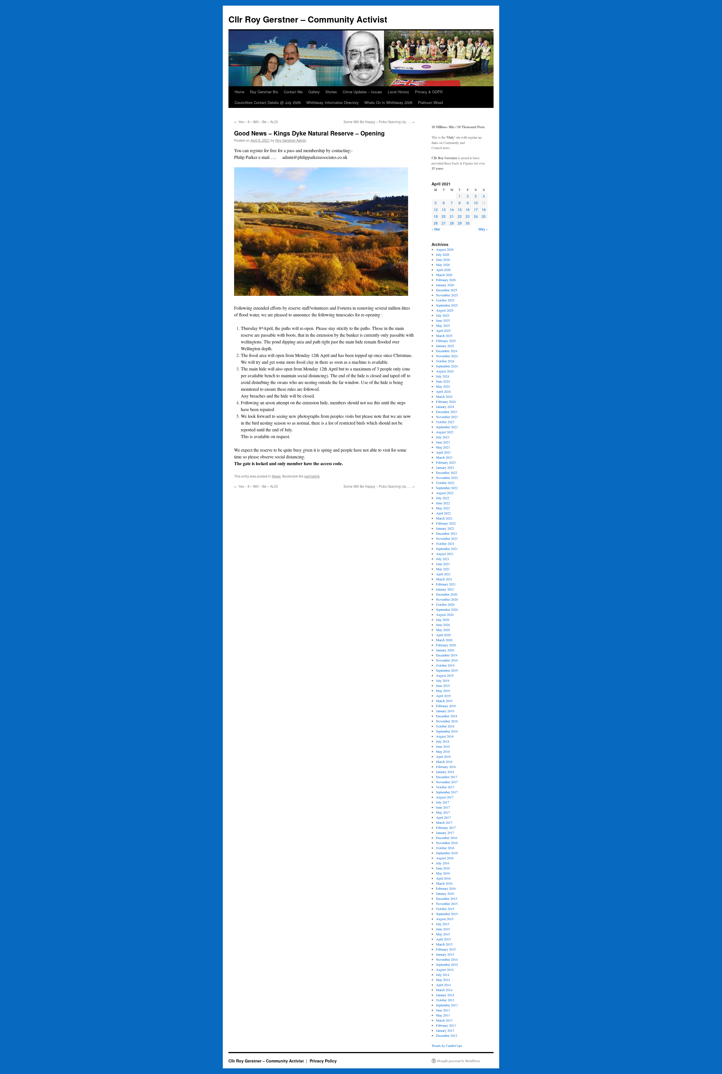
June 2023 (443, 442)
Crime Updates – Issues (362, 91)
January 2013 (445, 1030)
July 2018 (442, 741)
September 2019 (447, 670)
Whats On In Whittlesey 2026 (388, 102)
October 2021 (445, 543)
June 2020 (443, 624)
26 (436, 223)
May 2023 (443, 447)
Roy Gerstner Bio (264, 91)
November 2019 (447, 660)
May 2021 (443, 569)
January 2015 (445, 954)
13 (444, 209)
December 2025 (446, 290)
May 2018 (443, 751)
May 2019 (443, 690)
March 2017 (444, 822)
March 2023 (444, 457)
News (276, 476)
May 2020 (443, 629)
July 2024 (442, 376)
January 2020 (445, 650)
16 (468, 209)
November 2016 (447, 842)
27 (444, 223)
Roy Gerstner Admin (290, 140)
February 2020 (446, 645)
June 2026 (443, 259)
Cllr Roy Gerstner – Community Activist (307, 19)
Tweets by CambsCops (447, 1045)
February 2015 (446, 949)
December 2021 (446, 533)
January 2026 (445, 285)
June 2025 (443, 320)
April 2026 (443, 269)
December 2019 (446, 655)
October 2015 (445, 908)
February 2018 (446, 766)
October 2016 (445, 848)
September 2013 (447, 1005)
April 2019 (443, 695)
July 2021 (442, 558)
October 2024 (445, 361)
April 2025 (443, 330)
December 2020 (446, 594)
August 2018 (445, 736)
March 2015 (444, 944)
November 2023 (447, 416)
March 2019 (444, 700)
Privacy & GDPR (429, 91)
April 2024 (443, 391)
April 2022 (443, 513)
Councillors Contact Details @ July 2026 (268, 102)
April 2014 (443, 984)
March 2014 (444, 990)
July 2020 (442, 619)
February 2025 (446, 340)
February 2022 (446, 523)
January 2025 (445, 345)
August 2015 (445, 919)
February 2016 (446, 888)
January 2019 (445, 711)
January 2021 (445, 589)
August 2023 (445, 432)
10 (476, 202)
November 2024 (447, 356)
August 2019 (445, 675)
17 (476, 209)
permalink (312, 476)
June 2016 (443, 868)
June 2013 (443, 1010)
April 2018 (443, 756)
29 (460, 223)
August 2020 (445, 614)
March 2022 (444, 518)
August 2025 (445, 310)
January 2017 (445, 832)
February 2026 (446, 280)
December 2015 (446, 898)
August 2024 (445, 371)
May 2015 (443, 934)
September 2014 (447, 964)
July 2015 (442, 924)
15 (460, 209)
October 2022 (445, 482)
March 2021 (444, 579)
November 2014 (447, 959)
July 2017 (442, 802)
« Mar (436, 229)
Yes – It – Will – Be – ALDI (256, 121)
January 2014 (445, 995)
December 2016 (446, 837)
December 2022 (446, 472)
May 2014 (443, 979)
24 (476, 216)
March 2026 (444, 274)
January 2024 (445, 406)
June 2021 (443, 564)
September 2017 (447, 792)
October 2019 (445, 665)
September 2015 (447, 913)
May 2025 (443, 325)
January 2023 (445, 467)
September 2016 (447, 853)
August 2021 (445, 553)
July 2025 (442, 315)
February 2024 (446, 401)
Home (239, 91)
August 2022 (445, 493)
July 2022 (442, 498)
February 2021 (446, 584)
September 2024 (447, 366)
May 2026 (443, 264)
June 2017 (443, 807)
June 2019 (443, 685)
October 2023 (445, 422)
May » (483, 229)
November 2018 (447, 721)
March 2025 (444, 335)
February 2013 (446, 1025)
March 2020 (444, 640)
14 (452, 209)
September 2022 (447, 487)
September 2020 (447, 609)
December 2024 (446, 351)
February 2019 (446, 706)
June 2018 (443, 746)
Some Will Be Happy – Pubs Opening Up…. (379, 121)
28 (452, 223)
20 (444, 216)
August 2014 (445, 969)
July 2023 (442, 437)
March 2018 (444, 761)
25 (484, 216)
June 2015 (443, 929)
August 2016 (445, 858)
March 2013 (444, 1020)
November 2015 (447, 903)
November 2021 (447, 538)
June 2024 (443, 381)
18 (484, 209)
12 (436, 209)
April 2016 (443, 878)
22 (460, 216)
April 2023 (443, 452)
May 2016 (443, 873)
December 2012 (446, 1035)
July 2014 (442, 974)
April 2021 (443, 574)
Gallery (314, 91)
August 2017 (445, 797)
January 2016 (445, 893)
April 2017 (443, 817)
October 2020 (445, 604)
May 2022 (443, 508)
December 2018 (446, 716)
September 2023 (447, 427)
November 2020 (447, 599)
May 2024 (443, 386)
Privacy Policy (323, 1061)
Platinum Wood (430, 102)
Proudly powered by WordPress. (459, 1061)
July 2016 (442, 863)
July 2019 (442, 680)
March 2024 (444, 396)
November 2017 (447, 782)
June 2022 (443, 503)
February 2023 (446, 462)
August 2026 (445, 249)
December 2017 (446, 777)
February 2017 (446, 827)
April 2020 (443, 635)
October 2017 (445, 787)
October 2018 (445, 726)
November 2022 (447, 477)
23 (468, 216)
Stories (331, 91)
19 (436, 216)
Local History (398, 91)
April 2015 (443, 939)
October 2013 (445, 1000)
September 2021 (447, 548)
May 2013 (443, 1015)
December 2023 (446, 411)
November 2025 (447, 295)
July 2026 (442, 254)
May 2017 (443, 812)
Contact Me (293, 91)
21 (452, 216)
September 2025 (447, 305)
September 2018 (447, 731)
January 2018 (445, 771)
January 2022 (445, 528)
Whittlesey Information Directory (332, 102)
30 (468, 223)
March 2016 (444, 883)
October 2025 (445, 300)
